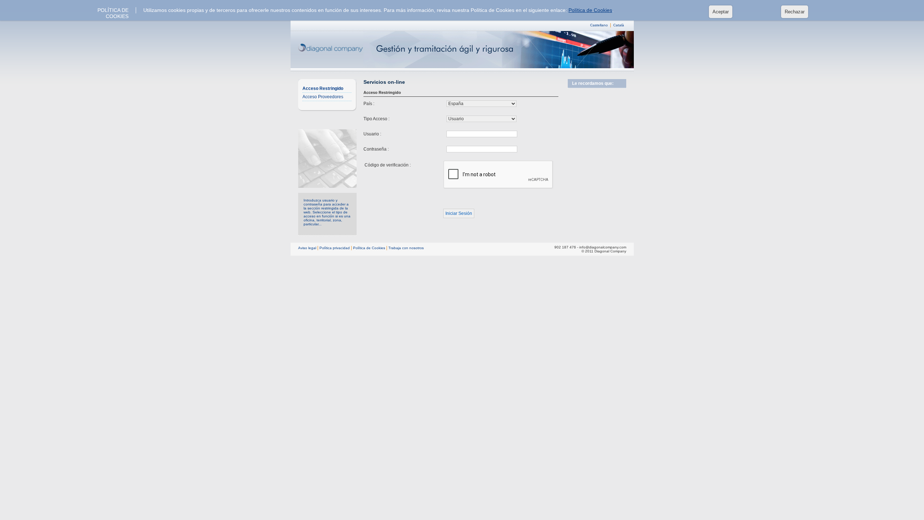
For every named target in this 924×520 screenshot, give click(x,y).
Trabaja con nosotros (406, 248)
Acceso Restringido (322, 88)
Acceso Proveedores (322, 96)
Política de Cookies (590, 10)
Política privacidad (334, 248)
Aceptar (720, 11)
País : (368, 103)
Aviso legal (307, 248)
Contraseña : (376, 149)
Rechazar (795, 11)
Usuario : (372, 133)
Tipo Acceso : (376, 118)
